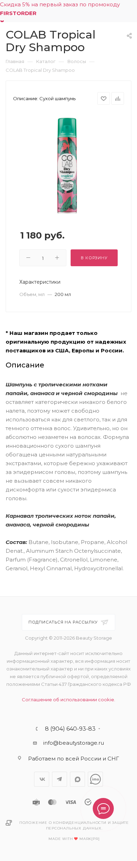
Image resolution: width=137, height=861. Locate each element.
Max (77, 779)
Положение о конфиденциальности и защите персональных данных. (74, 825)
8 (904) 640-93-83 (70, 729)
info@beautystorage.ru (73, 742)
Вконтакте (41, 779)
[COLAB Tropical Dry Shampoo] (68, 166)
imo (95, 779)
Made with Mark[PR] (73, 838)
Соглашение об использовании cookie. (68, 699)
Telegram (59, 779)
